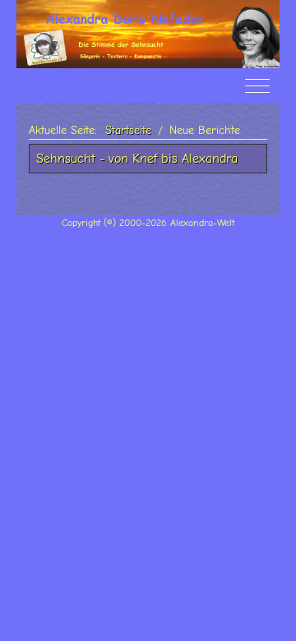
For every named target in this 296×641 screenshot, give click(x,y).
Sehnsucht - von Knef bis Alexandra (137, 158)
